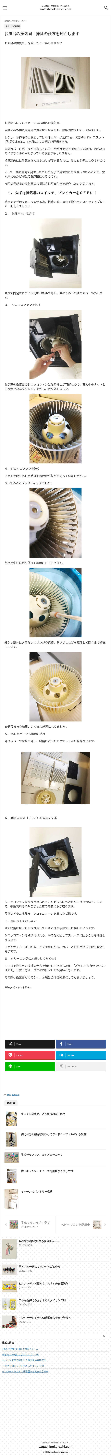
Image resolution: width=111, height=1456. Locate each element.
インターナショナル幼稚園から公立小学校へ (45, 1317)
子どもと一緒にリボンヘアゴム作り (39, 1266)
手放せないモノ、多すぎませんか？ (42, 1154)
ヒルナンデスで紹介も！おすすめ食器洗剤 (43, 1283)
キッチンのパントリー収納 (36, 1191)
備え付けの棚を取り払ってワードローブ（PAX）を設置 (53, 1134)
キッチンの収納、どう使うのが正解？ (43, 1113)
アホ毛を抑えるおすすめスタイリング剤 (42, 1300)
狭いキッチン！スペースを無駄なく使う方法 (47, 1171)
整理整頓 (15, 1094)
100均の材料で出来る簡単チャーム (39, 1241)
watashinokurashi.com (55, 9)
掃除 (9, 1094)
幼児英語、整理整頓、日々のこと (55, 1442)
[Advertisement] (28, 1011)
